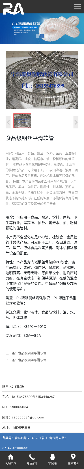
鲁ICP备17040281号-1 (31, 438)
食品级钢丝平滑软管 (32, 353)
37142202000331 (15, 448)
